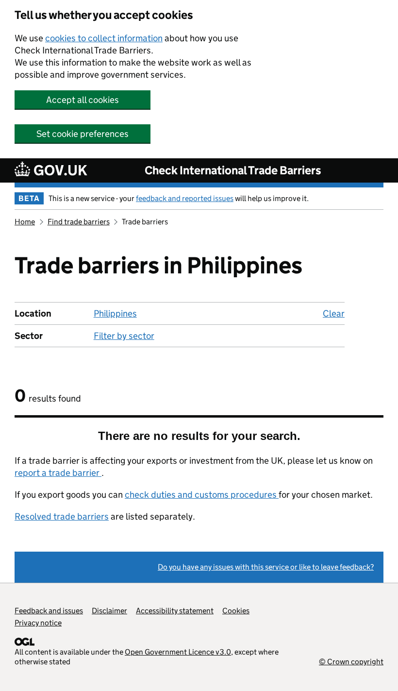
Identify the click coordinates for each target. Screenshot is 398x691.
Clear (334, 313)
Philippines (115, 313)
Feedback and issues (49, 610)
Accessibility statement (175, 610)
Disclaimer (109, 610)
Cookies (235, 610)
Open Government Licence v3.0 (178, 652)
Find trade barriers (79, 221)
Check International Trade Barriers (233, 170)
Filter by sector (124, 335)
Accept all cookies (82, 99)
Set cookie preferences (82, 133)
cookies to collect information (104, 38)
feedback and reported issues (184, 198)
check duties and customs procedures (202, 494)
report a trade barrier (58, 472)
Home (25, 221)
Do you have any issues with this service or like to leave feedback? (266, 567)
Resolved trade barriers (62, 516)
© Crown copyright (351, 661)
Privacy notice (38, 622)
